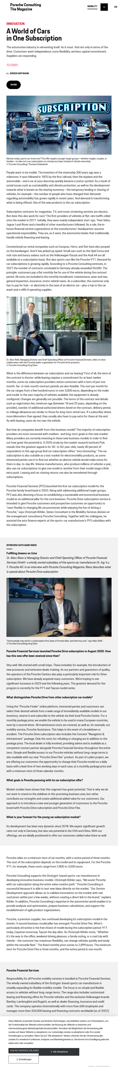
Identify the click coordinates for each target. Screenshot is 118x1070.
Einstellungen (25, 1059)
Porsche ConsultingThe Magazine (25, 7)
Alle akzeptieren (60, 1052)
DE (115, 7)
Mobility (92, 6)
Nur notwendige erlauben (24, 1050)
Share (14, 84)
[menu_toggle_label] (104, 7)
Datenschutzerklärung (103, 1066)
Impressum (91, 1066)
